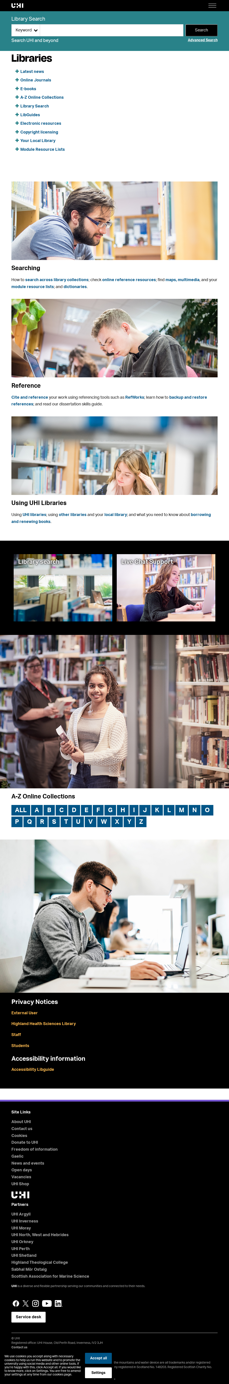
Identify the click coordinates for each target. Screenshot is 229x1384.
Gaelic (17, 1156)
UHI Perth (20, 1249)
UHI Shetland (23, 1256)
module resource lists (32, 287)
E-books (28, 89)
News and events (27, 1163)
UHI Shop (20, 1184)
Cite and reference (29, 398)
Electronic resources (40, 124)
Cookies (19, 1136)
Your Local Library (37, 141)
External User (24, 1013)
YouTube (47, 1303)
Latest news (32, 72)
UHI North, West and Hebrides (40, 1235)
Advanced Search (203, 40)
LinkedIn (59, 1303)
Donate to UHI (24, 1143)
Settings (98, 1373)
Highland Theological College (39, 1263)
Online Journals (35, 80)
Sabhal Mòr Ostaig (29, 1270)
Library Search (28, 19)
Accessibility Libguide (32, 1070)
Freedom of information (34, 1150)
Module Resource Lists (42, 150)
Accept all (98, 1358)
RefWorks (134, 398)
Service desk (28, 1317)
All (21, 810)
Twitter (25, 1303)
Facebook (16, 1303)
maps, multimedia (182, 280)
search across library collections (57, 280)
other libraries (73, 515)
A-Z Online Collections (42, 98)
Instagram (35, 1303)
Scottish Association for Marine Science (50, 1277)
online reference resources (129, 280)
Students (20, 1046)
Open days (21, 1170)
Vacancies (21, 1177)
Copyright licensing (39, 132)
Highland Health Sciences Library (43, 1024)
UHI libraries (34, 515)
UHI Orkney (22, 1242)
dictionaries (75, 287)
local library (115, 515)
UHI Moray (21, 1228)
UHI (14, 1286)
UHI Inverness (24, 1221)
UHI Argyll (21, 1214)
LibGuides (30, 115)
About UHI (21, 1122)
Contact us (21, 1129)
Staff (16, 1035)
